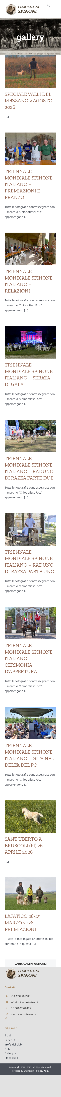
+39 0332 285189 (20, 996)
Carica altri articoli (31, 963)
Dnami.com (29, 1070)
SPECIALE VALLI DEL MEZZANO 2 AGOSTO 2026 (28, 100)
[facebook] (6, 1018)
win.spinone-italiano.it (24, 1014)
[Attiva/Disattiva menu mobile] (54, 5)
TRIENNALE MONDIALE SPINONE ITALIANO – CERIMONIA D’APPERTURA (29, 658)
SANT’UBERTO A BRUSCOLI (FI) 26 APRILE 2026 (24, 845)
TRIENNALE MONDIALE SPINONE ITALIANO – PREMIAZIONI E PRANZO (29, 184)
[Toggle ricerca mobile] (48, 5)
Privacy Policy (42, 1070)
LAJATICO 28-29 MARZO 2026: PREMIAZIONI (23, 922)
